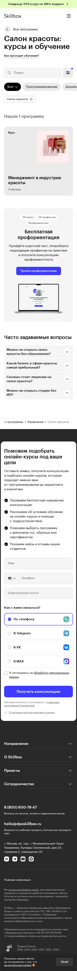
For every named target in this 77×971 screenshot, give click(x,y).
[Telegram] (14, 858)
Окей (64, 961)
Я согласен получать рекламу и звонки (32, 712)
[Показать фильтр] (68, 73)
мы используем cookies (17, 965)
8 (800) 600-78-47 (20, 807)
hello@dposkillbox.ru (22, 824)
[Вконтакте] (6, 858)
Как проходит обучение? (21, 55)
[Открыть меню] (69, 16)
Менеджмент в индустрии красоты (34, 180)
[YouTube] (23, 858)
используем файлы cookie (23, 890)
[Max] (31, 858)
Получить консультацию (38, 691)
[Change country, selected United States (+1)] (11, 578)
